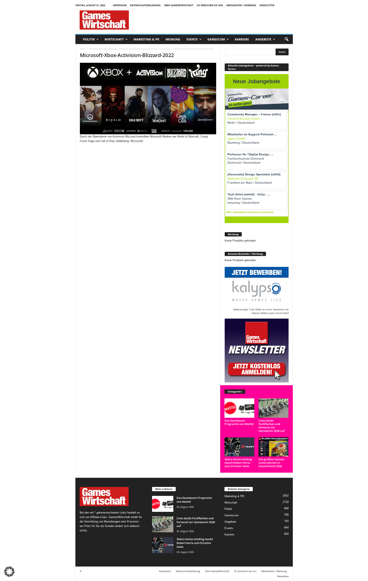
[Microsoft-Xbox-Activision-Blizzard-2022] (148, 98)
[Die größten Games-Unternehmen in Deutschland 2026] (274, 447)
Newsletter (267, 5)
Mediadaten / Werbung (241, 5)
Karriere (242, 39)
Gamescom (216, 39)
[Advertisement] (215, 20)
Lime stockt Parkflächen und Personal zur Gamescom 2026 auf (272, 426)
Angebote (263, 39)
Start (82, 48)
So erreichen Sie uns (210, 5)
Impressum (119, 5)
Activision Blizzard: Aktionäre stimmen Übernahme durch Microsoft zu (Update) (129, 48)
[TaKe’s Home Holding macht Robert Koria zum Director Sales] (239, 447)
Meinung (172, 39)
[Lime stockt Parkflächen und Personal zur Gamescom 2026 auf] (274, 408)
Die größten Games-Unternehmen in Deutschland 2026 (272, 462)
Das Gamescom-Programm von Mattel (239, 422)
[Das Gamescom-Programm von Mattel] (239, 408)
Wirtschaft (114, 39)
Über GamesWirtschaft (178, 5)
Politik (89, 39)
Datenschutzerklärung (145, 5)
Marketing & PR (146, 39)
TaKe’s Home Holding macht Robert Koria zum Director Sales (238, 462)
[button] (286, 39)
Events (192, 39)
